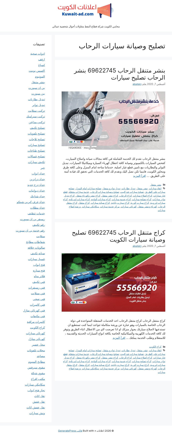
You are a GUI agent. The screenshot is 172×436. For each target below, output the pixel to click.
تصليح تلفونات (36, 133)
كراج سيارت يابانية (120, 202)
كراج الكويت (155, 346)
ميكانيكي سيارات (90, 206)
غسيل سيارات (36, 259)
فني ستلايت (38, 293)
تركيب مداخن (37, 122)
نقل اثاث (39, 396)
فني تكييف (38, 282)
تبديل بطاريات (128, 188)
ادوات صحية (37, 53)
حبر (43, 167)
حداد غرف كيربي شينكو (31, 202)
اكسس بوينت (37, 70)
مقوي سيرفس (36, 367)
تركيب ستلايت (36, 110)
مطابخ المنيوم (36, 362)
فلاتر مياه (39, 276)
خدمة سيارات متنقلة (79, 191)
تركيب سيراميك (35, 116)
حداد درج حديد (36, 185)
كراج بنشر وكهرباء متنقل (88, 195)
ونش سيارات (37, 413)
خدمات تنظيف (36, 213)
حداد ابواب (38, 173)
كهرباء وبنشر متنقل (147, 206)
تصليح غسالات (36, 156)
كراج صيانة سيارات (100, 202)
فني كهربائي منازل (34, 310)
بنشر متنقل (155, 184)
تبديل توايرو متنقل (111, 188)
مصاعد (41, 356)
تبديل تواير (38, 105)
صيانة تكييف (38, 253)
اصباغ (41, 65)
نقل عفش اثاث (36, 407)
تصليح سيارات (36, 145)
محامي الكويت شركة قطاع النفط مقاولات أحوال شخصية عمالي (86, 26)
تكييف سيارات (36, 162)
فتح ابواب (39, 265)
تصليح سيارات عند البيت (132, 191)
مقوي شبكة (38, 373)
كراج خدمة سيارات (121, 199)
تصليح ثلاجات (37, 139)
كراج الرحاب (125, 195)
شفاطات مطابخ (35, 242)
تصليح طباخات (36, 150)
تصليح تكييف (37, 128)
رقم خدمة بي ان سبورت (30, 230)
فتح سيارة (39, 270)
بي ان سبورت (36, 88)
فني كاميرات (37, 304)
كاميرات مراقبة (36, 322)
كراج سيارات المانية (101, 199)
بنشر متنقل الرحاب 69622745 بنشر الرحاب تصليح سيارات (119, 74)
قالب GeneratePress (70, 430)
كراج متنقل (84, 202)
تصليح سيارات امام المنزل (88, 188)
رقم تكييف (38, 225)
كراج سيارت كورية (140, 202)
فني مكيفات (38, 316)
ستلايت (40, 236)
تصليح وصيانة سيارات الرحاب (104, 191)
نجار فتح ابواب (36, 390)
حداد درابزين (37, 179)
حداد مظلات (37, 207)
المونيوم (40, 76)
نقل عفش (39, 401)
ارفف (41, 59)
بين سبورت (38, 93)
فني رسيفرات (36, 287)
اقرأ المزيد (139, 176)
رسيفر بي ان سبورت (32, 219)
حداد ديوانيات (37, 190)
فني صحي (39, 299)
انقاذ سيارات (155, 188)
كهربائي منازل (36, 339)
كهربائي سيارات (129, 206)
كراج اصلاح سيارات (142, 195)
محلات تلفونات (36, 350)
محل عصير (38, 344)
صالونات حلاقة (36, 247)
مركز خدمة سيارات (110, 206)
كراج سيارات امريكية (79, 199)
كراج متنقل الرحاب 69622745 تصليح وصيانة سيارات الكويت (118, 236)
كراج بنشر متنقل (110, 195)
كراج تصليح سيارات (141, 199)
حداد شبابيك (37, 196)
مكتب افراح (38, 379)
